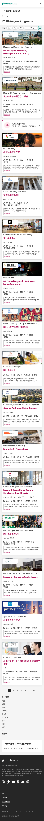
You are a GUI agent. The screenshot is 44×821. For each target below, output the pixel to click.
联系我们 (4, 806)
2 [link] (13, 691)
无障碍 (17, 816)
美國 (3, 701)
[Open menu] (40, 3)
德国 (3, 727)
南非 (3, 721)
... (29, 690)
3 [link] (17, 691)
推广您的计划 (6, 802)
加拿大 (4, 711)
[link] (8, 16)
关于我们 (4, 798)
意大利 (4, 714)
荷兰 (3, 730)
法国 (3, 724)
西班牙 (4, 707)
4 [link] (21, 691)
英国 (3, 704)
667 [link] (34, 691)
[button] (9, 28)
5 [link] (25, 691)
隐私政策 (11, 816)
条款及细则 (5, 816)
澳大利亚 (5, 717)
